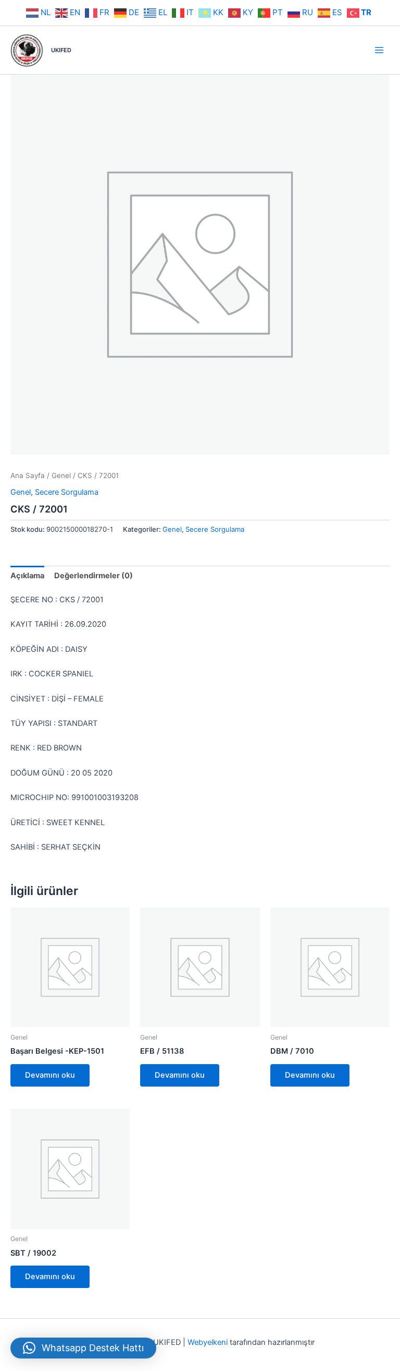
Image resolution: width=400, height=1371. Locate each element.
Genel (61, 475)
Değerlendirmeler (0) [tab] (93, 575)
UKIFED (61, 50)
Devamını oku (50, 1075)
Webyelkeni (208, 1342)
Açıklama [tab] (27, 575)
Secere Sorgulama (66, 492)
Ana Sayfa (27, 475)
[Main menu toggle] (379, 50)
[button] (83, 1348)
